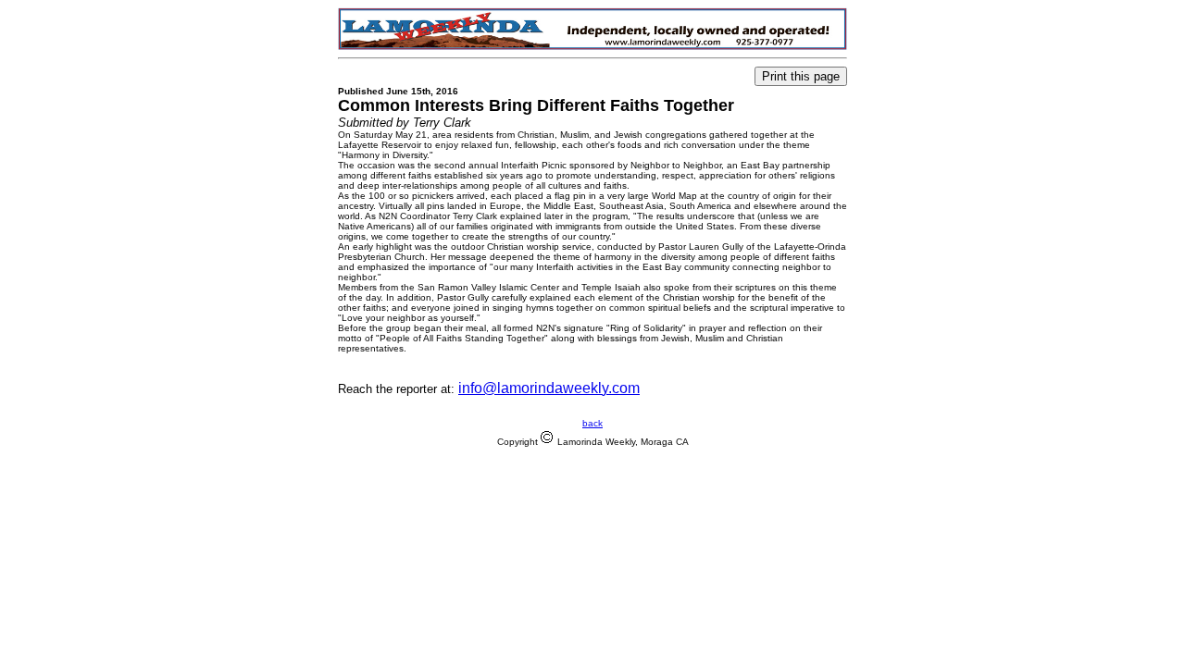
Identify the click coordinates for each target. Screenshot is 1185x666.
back (592, 423)
